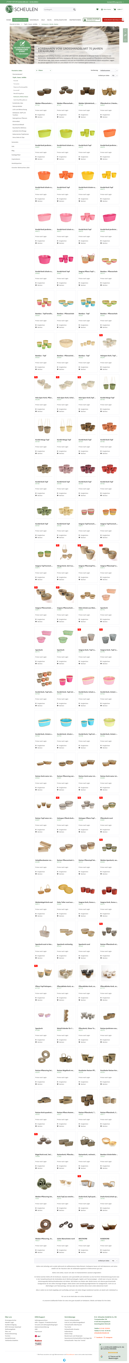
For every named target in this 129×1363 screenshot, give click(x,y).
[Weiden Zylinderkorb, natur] (88, 90)
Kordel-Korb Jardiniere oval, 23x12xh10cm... (109, 146)
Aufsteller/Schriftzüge (19, 131)
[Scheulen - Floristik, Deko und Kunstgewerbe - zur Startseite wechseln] (22, 10)
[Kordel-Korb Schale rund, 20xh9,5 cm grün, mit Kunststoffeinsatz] (66, 132)
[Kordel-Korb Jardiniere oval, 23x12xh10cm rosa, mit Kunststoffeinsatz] (44, 216)
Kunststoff (16, 90)
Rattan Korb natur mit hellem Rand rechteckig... (88, 777)
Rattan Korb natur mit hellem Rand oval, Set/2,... (109, 777)
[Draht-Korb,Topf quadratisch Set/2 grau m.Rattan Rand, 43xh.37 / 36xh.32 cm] (88, 1183)
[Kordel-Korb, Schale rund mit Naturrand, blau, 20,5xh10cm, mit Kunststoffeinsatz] (66, 721)
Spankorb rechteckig (65, 945)
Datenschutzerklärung (42, 1327)
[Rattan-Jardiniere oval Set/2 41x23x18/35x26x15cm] (109, 1015)
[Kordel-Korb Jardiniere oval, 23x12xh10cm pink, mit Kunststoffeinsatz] (109, 216)
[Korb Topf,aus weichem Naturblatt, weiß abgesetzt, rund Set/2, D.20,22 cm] (66, 1183)
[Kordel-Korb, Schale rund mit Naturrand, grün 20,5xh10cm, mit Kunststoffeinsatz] (109, 721)
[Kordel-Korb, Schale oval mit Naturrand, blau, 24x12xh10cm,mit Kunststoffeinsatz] (44, 721)
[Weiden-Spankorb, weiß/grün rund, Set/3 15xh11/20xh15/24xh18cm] (109, 847)
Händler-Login (9, 1322)
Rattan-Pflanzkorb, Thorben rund (88, 1113)
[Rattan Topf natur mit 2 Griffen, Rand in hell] (44, 805)
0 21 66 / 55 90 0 (104, 1328)
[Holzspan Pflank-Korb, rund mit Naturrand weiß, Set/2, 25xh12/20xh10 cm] (66, 805)
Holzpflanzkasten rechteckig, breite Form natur (44, 861)
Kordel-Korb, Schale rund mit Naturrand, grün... (109, 735)
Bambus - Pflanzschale (108, 272)
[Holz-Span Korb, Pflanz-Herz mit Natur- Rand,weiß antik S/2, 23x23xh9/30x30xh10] (44, 384)
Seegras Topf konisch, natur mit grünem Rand (44, 567)
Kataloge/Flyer (16, 155)
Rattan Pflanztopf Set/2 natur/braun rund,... (88, 861)
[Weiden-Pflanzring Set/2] (44, 1183)
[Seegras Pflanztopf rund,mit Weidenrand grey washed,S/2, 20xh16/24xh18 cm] (109, 553)
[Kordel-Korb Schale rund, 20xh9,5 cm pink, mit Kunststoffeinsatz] (44, 258)
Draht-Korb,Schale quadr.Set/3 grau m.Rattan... (109, 1197)
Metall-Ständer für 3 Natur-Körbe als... (66, 1029)
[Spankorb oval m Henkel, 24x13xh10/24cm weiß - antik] (44, 931)
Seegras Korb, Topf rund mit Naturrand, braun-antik (88, 651)
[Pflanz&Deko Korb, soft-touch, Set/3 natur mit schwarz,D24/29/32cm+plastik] (88, 973)
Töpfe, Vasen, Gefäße (19, 77)
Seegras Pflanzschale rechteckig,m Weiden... (44, 609)
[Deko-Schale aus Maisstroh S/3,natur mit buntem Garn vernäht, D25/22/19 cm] (88, 595)
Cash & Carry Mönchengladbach (74, 1322)
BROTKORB (83, 1239)
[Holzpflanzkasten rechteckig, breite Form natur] (44, 847)
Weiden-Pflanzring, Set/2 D (44, 1239)
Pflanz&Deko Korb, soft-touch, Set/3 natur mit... (88, 987)
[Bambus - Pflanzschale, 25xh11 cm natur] (66, 342)
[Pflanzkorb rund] (109, 805)
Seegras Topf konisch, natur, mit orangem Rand (109, 525)
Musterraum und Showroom (73, 1336)
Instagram (109, 1337)
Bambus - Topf (84, 314)
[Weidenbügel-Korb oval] (44, 889)
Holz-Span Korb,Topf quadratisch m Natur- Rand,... (88, 399)
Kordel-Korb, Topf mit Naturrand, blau (88, 735)
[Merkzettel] (97, 9)
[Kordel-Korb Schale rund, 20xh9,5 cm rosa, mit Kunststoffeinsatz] (66, 216)
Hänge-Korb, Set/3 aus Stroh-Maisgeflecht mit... (66, 567)
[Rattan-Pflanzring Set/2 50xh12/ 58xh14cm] (44, 1057)
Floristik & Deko (17, 70)
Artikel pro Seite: (103, 75)
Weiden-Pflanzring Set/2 (44, 1197)
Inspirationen (16, 159)
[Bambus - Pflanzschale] (109, 258)
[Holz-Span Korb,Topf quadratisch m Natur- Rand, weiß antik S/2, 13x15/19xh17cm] (88, 384)
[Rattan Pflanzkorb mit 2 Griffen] (109, 931)
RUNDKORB (104, 1239)
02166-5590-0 (34, 2)
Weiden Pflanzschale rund (44, 104)
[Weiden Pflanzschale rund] (44, 90)
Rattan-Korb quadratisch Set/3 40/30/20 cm (44, 1113)
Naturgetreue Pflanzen (20, 118)
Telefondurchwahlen (11, 1340)
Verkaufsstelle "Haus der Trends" (75, 1340)
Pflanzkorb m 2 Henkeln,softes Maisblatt (109, 104)
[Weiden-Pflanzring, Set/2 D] (44, 1225)
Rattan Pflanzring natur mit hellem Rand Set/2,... (66, 777)
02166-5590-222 (23, 2)
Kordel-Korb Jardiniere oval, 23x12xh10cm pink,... (109, 230)
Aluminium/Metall (18, 124)
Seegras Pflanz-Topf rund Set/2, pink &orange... (88, 272)
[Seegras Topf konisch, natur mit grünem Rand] (44, 553)
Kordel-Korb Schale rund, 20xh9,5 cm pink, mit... (44, 272)
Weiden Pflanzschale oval (66, 104)
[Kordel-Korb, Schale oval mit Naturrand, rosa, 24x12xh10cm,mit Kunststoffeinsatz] (88, 679)
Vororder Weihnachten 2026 (20, 167)
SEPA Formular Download (13, 1327)
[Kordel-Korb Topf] (88, 132)
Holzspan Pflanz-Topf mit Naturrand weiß (88, 819)
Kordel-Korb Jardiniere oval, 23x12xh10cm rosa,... (44, 230)
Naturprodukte (17, 106)
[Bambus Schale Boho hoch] (109, 1141)
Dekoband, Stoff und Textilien (19, 114)
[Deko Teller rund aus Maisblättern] (66, 889)
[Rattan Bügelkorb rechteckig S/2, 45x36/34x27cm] (66, 1057)
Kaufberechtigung (10, 1325)
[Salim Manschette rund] (66, 1225)
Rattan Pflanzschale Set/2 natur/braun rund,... (66, 861)
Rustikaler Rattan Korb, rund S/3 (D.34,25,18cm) (109, 1071)
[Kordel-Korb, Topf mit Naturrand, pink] (66, 679)
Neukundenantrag (11, 1334)
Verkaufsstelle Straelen (71, 1329)
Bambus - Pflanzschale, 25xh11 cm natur (66, 356)
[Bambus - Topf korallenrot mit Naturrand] (44, 300)
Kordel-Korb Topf (85, 146)
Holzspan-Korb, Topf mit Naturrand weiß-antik (109, 356)
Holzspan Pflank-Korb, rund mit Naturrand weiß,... (66, 819)
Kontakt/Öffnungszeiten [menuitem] (115, 2)
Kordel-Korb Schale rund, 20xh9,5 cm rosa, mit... (66, 230)
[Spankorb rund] (88, 931)
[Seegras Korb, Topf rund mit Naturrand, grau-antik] (109, 637)
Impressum (38, 1331)
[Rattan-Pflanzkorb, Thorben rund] (88, 1099)
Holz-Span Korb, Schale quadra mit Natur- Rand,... (66, 399)
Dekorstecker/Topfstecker (21, 134)
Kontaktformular (10, 1338)
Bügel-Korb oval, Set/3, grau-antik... (44, 1155)
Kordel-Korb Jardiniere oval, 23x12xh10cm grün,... (44, 146)
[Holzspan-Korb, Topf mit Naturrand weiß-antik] (109, 342)
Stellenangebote (10, 1329)
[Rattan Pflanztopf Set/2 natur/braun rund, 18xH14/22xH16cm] (88, 847)
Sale (13, 146)
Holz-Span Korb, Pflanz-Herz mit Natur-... (44, 399)
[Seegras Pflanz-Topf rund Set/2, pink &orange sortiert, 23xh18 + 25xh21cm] (88, 258)
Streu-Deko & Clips (18, 137)
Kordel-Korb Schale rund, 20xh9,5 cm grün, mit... (66, 146)
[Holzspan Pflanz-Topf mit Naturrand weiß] (88, 805)
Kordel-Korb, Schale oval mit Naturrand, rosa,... (88, 693)
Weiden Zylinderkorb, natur (88, 104)
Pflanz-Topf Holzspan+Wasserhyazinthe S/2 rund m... (44, 987)
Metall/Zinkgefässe (19, 93)
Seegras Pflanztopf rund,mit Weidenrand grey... (109, 567)
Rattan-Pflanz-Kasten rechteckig (66, 1113)
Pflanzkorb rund (106, 819)
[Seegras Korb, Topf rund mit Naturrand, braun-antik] (88, 637)
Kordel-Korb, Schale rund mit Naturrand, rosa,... (109, 693)
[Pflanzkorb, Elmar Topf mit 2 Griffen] (88, 1015)
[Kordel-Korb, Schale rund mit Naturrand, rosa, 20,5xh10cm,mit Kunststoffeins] (109, 679)
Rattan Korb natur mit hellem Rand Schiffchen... (44, 777)
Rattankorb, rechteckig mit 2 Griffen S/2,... (88, 1155)
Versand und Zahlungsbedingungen (46, 1325)
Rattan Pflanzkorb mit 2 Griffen (109, 945)
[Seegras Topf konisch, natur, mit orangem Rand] (109, 511)
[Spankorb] (109, 595)
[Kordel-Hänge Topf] (109, 384)
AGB (36, 1329)
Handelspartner (17, 163)
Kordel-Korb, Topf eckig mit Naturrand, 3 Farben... (44, 693)
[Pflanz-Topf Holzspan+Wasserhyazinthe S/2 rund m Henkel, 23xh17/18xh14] (44, 973)
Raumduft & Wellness (19, 128)
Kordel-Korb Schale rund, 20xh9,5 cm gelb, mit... (88, 188)
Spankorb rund (84, 945)
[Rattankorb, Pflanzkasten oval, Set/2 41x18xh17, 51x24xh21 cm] (66, 1141)
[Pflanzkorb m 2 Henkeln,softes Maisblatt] (109, 90)
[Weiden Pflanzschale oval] (66, 90)
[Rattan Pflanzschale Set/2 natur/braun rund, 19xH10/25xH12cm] (66, 847)
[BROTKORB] (88, 1225)
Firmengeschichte (10, 1320)
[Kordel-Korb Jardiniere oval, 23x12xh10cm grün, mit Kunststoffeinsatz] (44, 132)
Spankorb (104, 609)
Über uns (8, 1331)
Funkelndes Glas (18, 103)
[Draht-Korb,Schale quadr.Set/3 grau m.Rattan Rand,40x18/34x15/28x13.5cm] (109, 1183)
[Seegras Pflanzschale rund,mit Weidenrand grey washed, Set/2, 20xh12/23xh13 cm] (66, 595)
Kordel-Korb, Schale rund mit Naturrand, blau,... (66, 735)
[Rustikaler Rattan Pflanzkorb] (88, 1057)
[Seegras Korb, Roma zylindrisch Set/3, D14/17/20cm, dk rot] (109, 889)
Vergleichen (41, 115)
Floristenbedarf (17, 74)
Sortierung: (94, 70)
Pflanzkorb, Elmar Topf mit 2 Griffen (88, 1029)
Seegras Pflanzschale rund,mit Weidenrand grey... (66, 609)
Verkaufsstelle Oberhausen (73, 1325)
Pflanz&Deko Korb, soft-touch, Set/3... (66, 987)
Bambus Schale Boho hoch (109, 1155)
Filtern (40, 70)
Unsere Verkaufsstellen (71, 1320)
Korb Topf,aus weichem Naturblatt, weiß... (66, 1197)
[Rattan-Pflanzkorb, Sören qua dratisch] (109, 1099)
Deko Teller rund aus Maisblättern (66, 903)
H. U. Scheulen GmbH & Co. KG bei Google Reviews (112, 1348)
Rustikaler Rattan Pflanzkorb (88, 1071)
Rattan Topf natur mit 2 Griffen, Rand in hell (44, 819)
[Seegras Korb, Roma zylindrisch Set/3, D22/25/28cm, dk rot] (88, 889)
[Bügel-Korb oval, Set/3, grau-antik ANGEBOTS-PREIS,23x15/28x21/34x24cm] (44, 1141)
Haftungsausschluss (41, 1320)
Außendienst (68, 1331)
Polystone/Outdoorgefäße (21, 87)
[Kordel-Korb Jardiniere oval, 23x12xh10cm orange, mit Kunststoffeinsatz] (109, 132)
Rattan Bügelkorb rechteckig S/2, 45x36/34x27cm (66, 1071)
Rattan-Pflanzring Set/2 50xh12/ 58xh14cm (44, 1071)
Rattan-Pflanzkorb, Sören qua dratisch (109, 1113)
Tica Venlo (67, 1327)
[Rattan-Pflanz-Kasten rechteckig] (66, 1099)
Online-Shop (68, 1334)
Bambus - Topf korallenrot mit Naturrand (44, 314)
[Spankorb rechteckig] (66, 931)
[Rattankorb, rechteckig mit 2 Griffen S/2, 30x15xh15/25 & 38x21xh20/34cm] (88, 1141)
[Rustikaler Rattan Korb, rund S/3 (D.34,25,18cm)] (109, 1057)
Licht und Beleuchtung (20, 109)
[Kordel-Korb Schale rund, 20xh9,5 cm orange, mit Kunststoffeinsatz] (44, 174)
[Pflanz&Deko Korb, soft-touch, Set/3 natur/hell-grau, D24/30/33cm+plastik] (66, 973)
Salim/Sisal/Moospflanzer (20, 100)
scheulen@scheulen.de (101, 1333)
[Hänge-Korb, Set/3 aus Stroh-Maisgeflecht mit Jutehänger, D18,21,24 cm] (66, 553)
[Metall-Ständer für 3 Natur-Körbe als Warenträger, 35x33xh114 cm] (66, 1015)
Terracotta (16, 84)
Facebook (99, 1337)
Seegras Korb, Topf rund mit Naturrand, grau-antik (109, 651)
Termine (7, 1336)
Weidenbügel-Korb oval (44, 903)
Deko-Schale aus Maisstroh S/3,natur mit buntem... (88, 609)
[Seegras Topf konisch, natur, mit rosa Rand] (88, 511)
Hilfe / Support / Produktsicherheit (46, 1322)
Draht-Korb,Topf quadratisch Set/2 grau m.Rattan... (88, 1197)
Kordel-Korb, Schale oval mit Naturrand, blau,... (44, 735)
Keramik (16, 80)
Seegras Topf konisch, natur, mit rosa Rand (88, 525)
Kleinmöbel (16, 121)
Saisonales (15, 142)
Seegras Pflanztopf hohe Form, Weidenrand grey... (88, 567)
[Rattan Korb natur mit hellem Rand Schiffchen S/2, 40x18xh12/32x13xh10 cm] (44, 763)
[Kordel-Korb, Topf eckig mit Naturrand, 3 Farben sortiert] (44, 679)
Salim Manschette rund (66, 1239)
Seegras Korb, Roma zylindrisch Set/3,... (88, 903)
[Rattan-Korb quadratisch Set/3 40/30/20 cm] (44, 1099)
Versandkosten (70, 1354)
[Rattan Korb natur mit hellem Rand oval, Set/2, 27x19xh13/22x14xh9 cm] (109, 763)
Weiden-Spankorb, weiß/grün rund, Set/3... (109, 861)
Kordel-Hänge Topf (107, 399)
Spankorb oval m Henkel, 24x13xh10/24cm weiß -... (44, 945)
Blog (13, 150)
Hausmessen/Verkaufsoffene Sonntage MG (78, 1338)
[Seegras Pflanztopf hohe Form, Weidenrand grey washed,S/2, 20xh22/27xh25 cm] (88, 553)
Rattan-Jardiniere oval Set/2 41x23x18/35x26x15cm (109, 1029)
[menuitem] (59, 9)
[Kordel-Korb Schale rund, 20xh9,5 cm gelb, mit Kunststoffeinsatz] (88, 174)
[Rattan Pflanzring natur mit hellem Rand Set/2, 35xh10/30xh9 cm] (66, 763)
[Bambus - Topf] (88, 300)
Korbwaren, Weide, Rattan (21, 96)
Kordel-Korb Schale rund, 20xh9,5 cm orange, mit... (44, 188)
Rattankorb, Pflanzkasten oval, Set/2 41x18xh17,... (66, 1155)
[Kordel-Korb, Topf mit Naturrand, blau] (88, 721)
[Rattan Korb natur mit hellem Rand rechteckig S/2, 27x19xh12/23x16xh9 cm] (88, 763)
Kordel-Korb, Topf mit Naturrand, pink (66, 693)
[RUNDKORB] (109, 1225)
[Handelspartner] (92, 20)
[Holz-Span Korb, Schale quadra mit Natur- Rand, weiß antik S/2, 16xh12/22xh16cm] (66, 384)
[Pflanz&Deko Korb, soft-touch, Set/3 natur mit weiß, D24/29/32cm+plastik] (109, 973)
